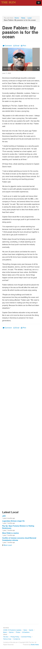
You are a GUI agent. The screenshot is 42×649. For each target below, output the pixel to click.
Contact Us (16, 639)
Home (17, 18)
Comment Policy (26, 637)
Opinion (11, 632)
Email (17, 45)
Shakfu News (35, 644)
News (23, 18)
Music (5, 632)
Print (24, 45)
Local (29, 18)
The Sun (5, 637)
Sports (31, 630)
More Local (8, 545)
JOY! (4, 516)
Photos (18, 632)
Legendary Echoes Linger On (13, 521)
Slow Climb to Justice (10, 533)
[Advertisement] (21, 421)
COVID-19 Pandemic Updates (12, 630)
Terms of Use (7, 639)
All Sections (25, 632)
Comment (8, 45)
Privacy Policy (15, 637)
